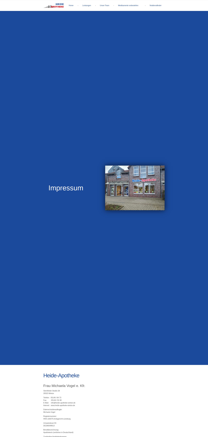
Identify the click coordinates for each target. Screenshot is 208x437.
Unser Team (104, 5)
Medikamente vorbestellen (128, 5)
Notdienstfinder (155, 5)
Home (71, 5)
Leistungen (86, 5)
